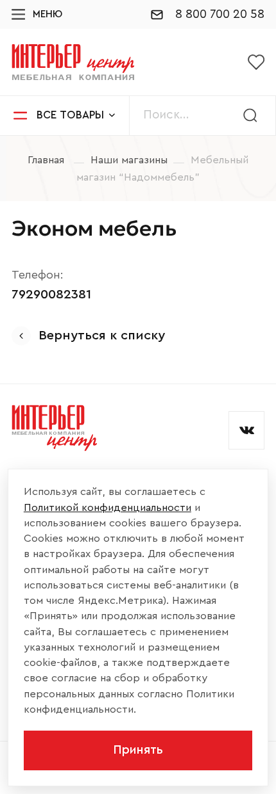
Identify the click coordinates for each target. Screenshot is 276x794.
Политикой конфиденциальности (107, 507)
